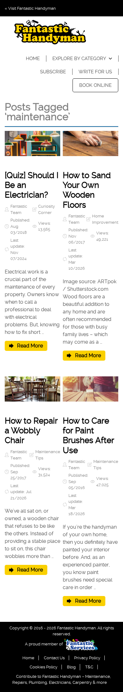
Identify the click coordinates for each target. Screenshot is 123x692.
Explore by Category (79, 58)
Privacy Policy (87, 657)
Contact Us (54, 657)
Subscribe (53, 72)
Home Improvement (105, 219)
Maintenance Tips (47, 454)
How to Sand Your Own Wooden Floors (87, 190)
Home (33, 58)
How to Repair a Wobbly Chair (31, 430)
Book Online (95, 85)
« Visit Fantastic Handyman (30, 8)
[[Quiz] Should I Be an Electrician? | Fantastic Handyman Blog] (32, 143)
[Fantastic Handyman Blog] (50, 33)
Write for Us (95, 72)
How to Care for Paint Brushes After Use (88, 435)
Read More (30, 346)
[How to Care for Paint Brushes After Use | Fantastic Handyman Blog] (90, 389)
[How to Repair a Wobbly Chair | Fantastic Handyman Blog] (32, 389)
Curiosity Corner (46, 209)
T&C (89, 667)
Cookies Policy (43, 667)
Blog (71, 667)
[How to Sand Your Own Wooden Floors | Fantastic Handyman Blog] (90, 143)
